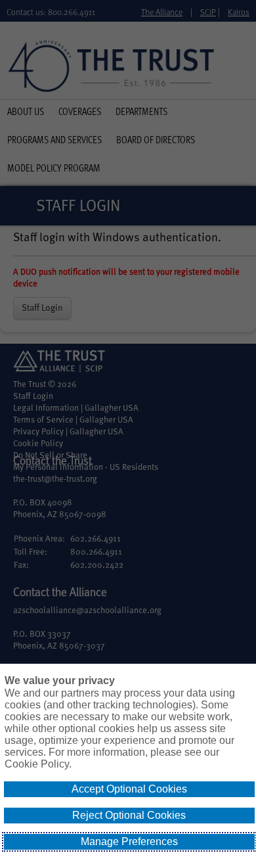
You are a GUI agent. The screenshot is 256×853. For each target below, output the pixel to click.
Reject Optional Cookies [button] (129, 815)
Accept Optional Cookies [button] (129, 789)
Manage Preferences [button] (129, 841)
